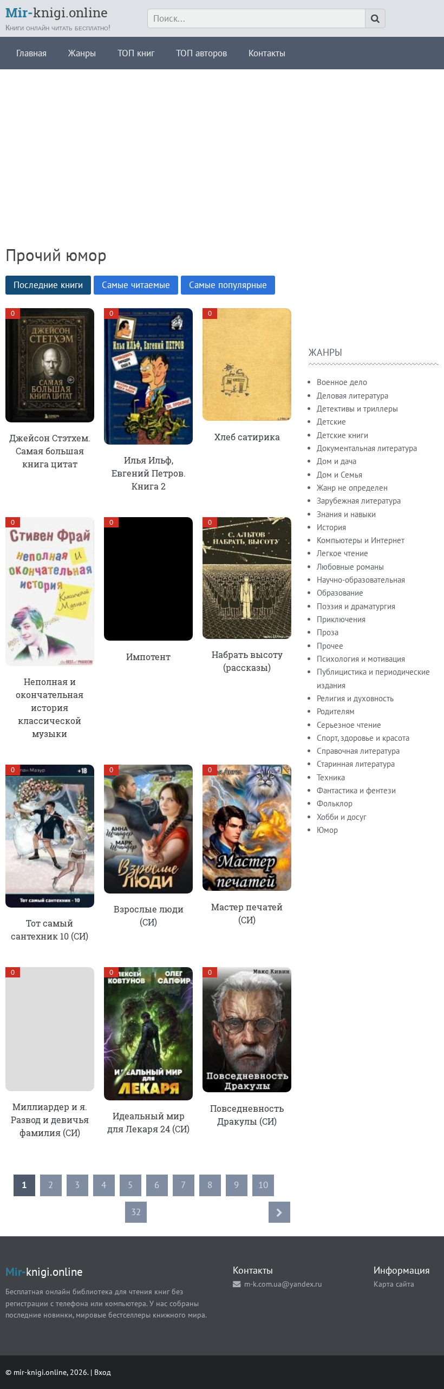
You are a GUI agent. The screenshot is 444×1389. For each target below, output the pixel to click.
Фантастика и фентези (356, 790)
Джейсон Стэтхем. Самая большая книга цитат (49, 450)
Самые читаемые (136, 285)
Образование (340, 593)
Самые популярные (228, 285)
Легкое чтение (342, 553)
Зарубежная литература (359, 500)
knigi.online (56, 12)
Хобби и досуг (342, 817)
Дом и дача (336, 461)
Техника (331, 777)
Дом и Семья (339, 474)
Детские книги (342, 435)
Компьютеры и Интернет (360, 540)
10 (263, 1185)
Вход (102, 1372)
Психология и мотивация (361, 659)
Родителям (336, 711)
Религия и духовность (355, 698)
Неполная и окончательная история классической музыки (49, 707)
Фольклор (334, 803)
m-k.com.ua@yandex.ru (283, 1284)
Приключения (341, 619)
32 (136, 1212)
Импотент (148, 656)
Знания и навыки (346, 514)
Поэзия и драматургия (356, 606)
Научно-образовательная (361, 580)
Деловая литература (352, 395)
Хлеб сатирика (247, 436)
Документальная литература (367, 448)
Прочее (330, 646)
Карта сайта (394, 1284)
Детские (331, 421)
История (331, 527)
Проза (327, 632)
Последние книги (48, 285)
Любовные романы (350, 567)
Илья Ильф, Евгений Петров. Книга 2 (149, 473)
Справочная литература (358, 751)
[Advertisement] (222, 145)
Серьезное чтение (349, 725)
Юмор (327, 830)
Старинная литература (356, 764)
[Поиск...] (375, 18)
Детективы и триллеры (357, 408)
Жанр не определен (352, 487)
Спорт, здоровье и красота (363, 738)
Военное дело (342, 382)
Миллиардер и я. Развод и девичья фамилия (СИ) (50, 1119)
